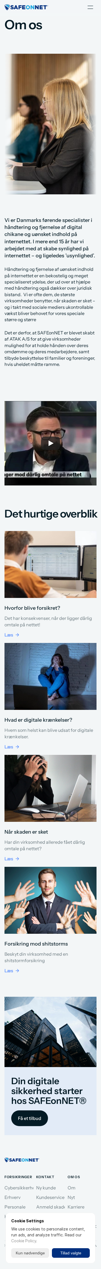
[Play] (50, 443)
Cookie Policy (23, 1240)
